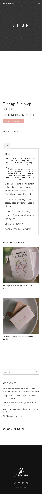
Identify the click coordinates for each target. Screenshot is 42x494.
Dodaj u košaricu (13, 121)
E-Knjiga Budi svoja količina (15, 115)
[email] (27, 483)
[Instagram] (15, 483)
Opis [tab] (6, 146)
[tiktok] (23, 483)
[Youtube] (19, 483)
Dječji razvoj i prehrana (13, 416)
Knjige (15, 131)
